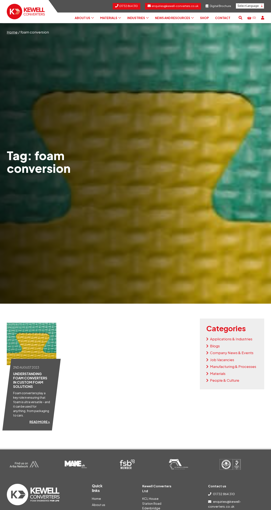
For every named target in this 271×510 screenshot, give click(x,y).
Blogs (215, 346)
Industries (136, 18)
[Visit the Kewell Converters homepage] (26, 11)
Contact (222, 18)
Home (12, 32)
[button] (240, 18)
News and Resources (172, 18)
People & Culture (224, 380)
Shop (204, 18)
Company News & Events (231, 352)
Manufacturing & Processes (233, 366)
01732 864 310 (224, 494)
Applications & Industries (231, 339)
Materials (108, 18)
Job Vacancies (222, 359)
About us (82, 18)
